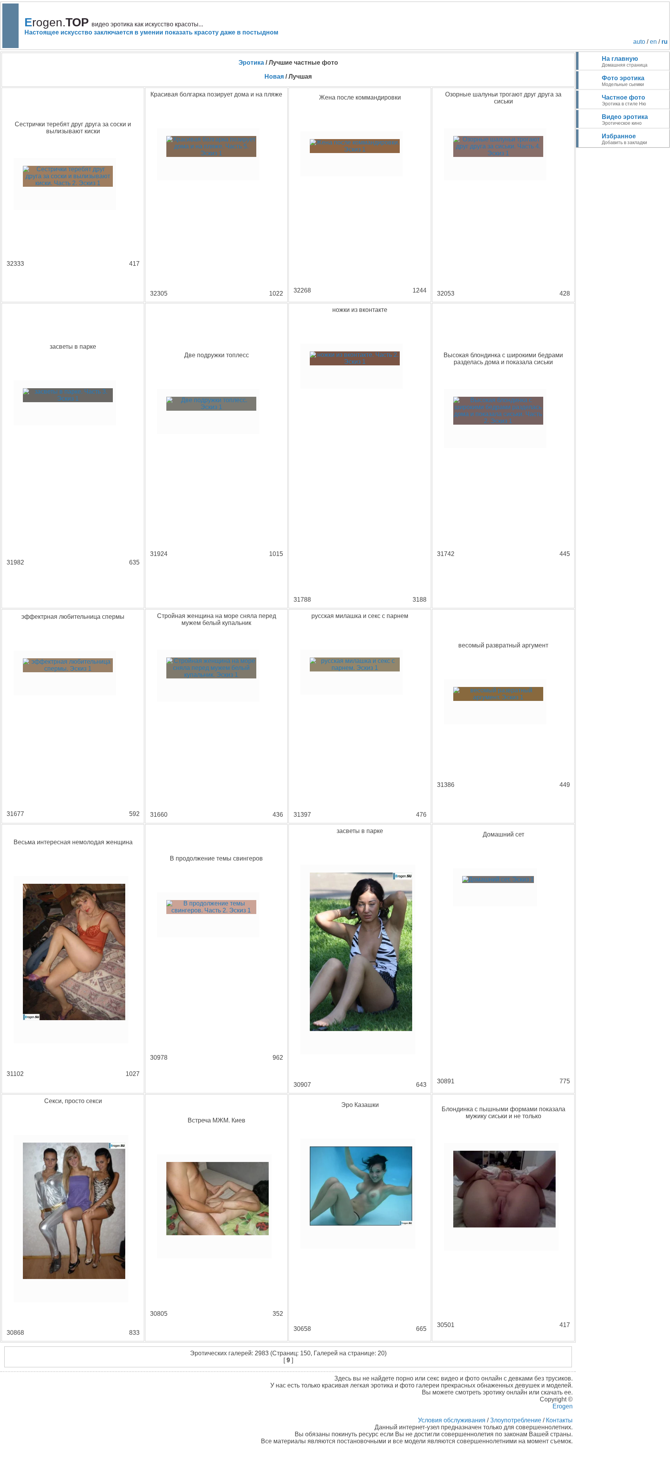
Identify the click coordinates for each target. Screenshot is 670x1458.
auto (639, 41)
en (653, 41)
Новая (274, 76)
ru (664, 41)
